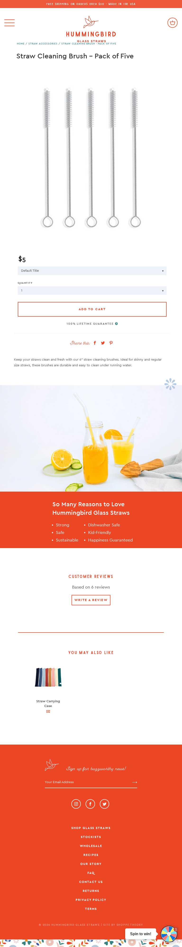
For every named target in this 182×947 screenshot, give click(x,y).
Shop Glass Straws (91, 827)
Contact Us (91, 881)
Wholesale (91, 845)
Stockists (91, 836)
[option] (91, 154)
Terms (91, 908)
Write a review (90, 600)
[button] (169, 934)
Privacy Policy (91, 899)
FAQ (91, 872)
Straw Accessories (43, 44)
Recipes (91, 854)
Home (21, 44)
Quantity (25, 283)
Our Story (91, 863)
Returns (91, 890)
